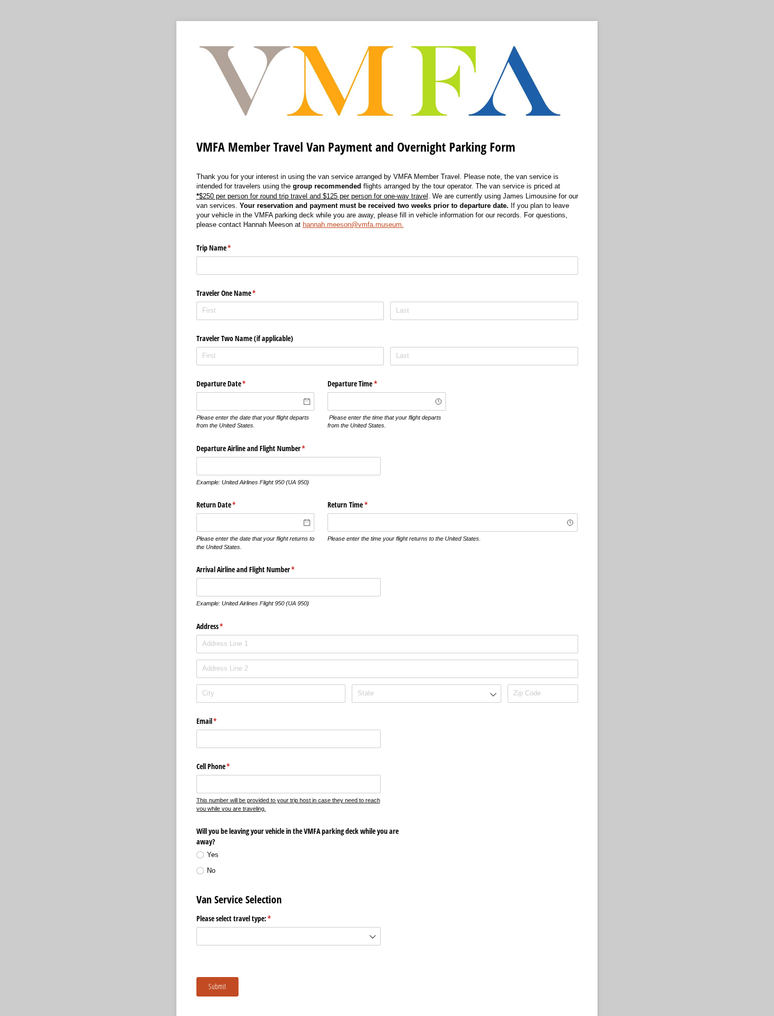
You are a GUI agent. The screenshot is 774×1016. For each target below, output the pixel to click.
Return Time (360, 505)
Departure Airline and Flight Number (263, 448)
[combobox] (387, 401)
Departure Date (233, 383)
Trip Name (226, 248)
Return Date (228, 505)
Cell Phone (225, 766)
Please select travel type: (246, 918)
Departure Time (365, 383)
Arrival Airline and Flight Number (258, 569)
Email (219, 721)
